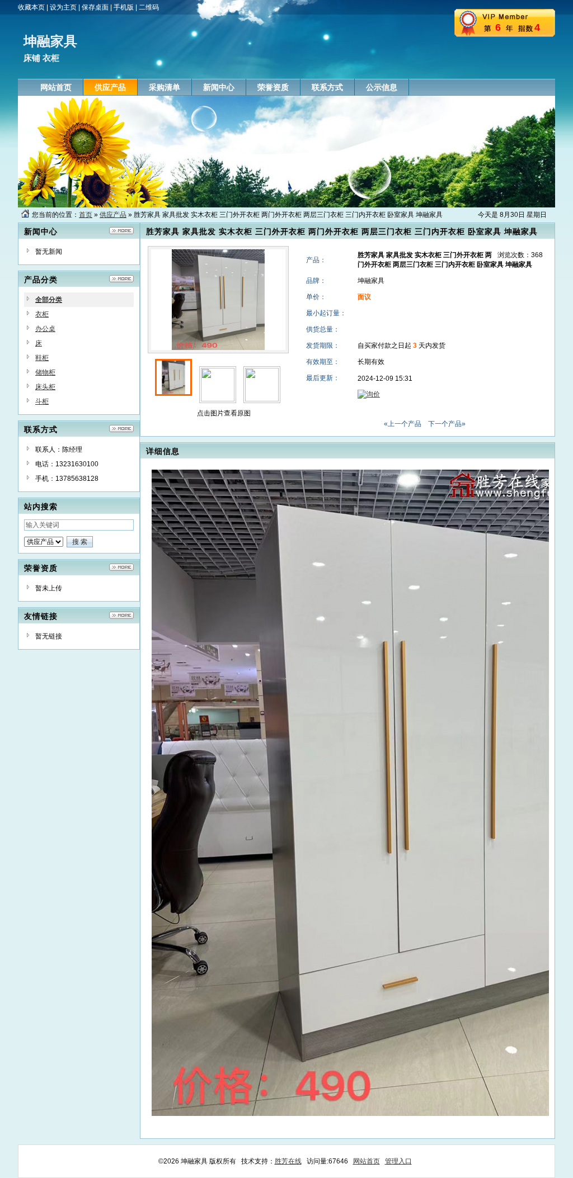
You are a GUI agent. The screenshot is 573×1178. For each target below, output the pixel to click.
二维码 (149, 7)
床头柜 (45, 387)
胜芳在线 (288, 1161)
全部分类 (48, 300)
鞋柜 (42, 358)
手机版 (124, 7)
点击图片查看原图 (223, 413)
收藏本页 (31, 7)
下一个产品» (447, 424)
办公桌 (45, 329)
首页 (85, 215)
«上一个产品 (402, 424)
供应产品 (113, 215)
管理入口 (398, 1161)
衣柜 (42, 314)
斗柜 (42, 401)
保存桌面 (95, 7)
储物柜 (45, 372)
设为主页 (63, 7)
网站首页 (366, 1161)
